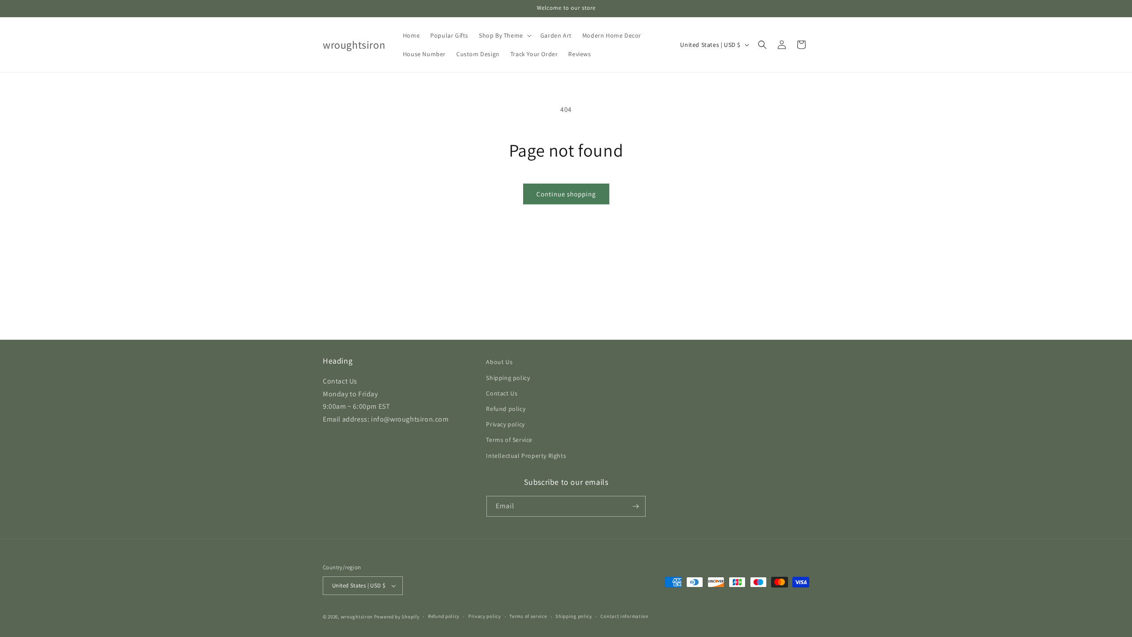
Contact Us (501, 393)
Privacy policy (505, 424)
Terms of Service (509, 440)
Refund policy (505, 409)
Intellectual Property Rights (526, 456)
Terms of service (528, 616)
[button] (504, 35)
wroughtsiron (357, 617)
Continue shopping (566, 194)
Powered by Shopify (397, 617)
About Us (499, 362)
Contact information (624, 616)
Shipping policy (508, 378)
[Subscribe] (635, 506)
